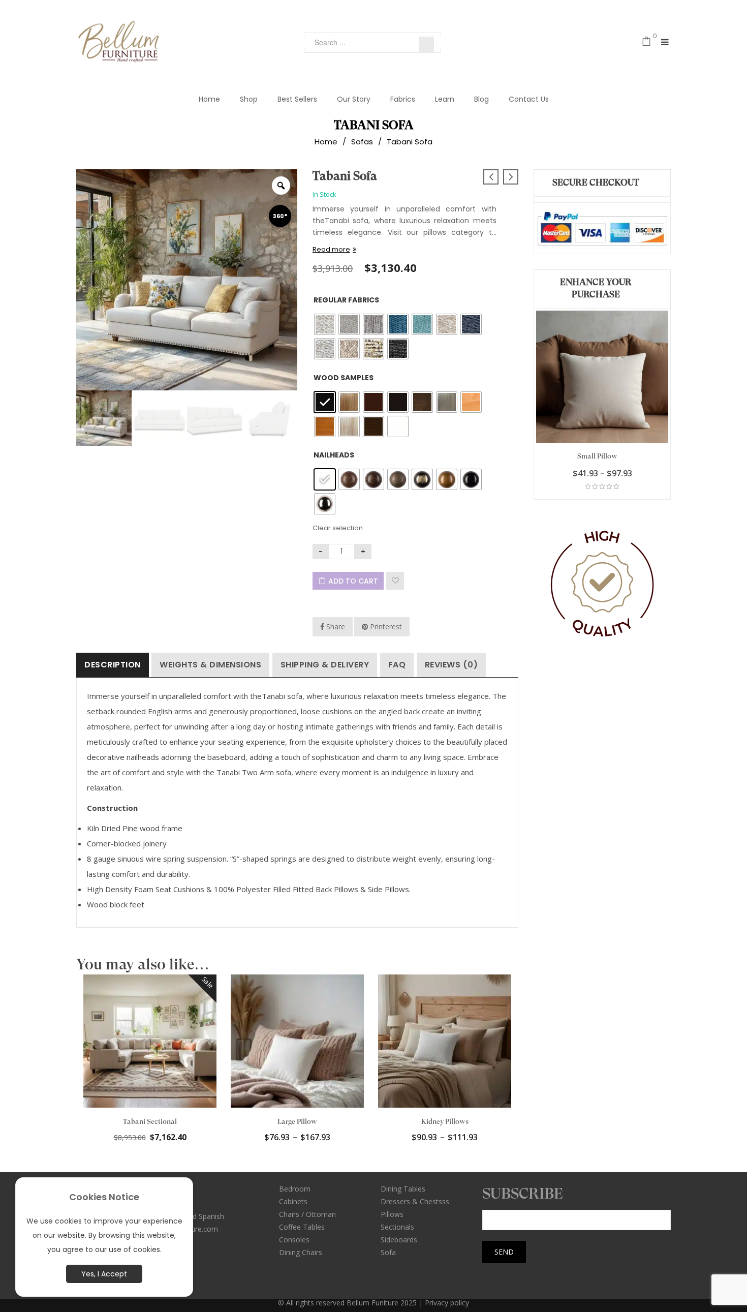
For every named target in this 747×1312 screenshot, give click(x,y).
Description (112, 664)
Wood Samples (344, 378)
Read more (331, 249)
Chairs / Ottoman (307, 1214)
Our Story (353, 99)
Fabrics (402, 99)
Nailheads (334, 455)
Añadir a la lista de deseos (395, 581)
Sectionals (397, 1227)
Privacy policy (447, 1302)
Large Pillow (297, 1121)
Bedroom (294, 1189)
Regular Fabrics (346, 300)
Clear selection (338, 528)
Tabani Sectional (150, 1121)
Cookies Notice (104, 1197)
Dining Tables (403, 1189)
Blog (481, 99)
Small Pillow (597, 456)
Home (209, 99)
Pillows (392, 1214)
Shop (249, 99)
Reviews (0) (451, 664)
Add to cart (353, 581)
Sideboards (399, 1239)
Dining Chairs (300, 1252)
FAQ (397, 664)
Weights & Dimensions (210, 664)
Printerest (385, 626)
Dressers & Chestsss (415, 1201)
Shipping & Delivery (325, 664)
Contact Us (529, 99)
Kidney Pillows (445, 1121)
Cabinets (293, 1201)
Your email (501, 1206)
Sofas (362, 141)
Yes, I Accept (104, 1274)
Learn (444, 99)
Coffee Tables (302, 1227)
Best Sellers (297, 99)
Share (334, 626)
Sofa (388, 1252)
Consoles (294, 1239)
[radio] (325, 324)
